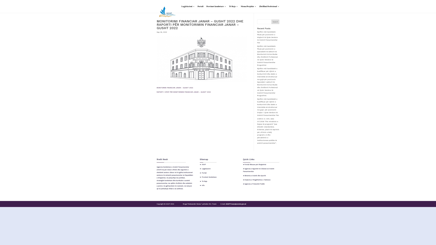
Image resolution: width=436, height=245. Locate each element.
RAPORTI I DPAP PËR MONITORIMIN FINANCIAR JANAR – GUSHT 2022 (184, 92)
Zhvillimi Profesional (268, 6)
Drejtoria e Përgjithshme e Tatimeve (257, 180)
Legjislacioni (186, 6)
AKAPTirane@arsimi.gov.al (235, 204)
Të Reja (232, 6)
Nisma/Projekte (247, 6)
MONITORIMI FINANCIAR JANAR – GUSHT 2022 (175, 88)
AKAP (203, 164)
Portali (200, 6)
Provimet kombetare (215, 6)
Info (203, 185)
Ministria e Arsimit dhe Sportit (255, 175)
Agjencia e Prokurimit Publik (254, 184)
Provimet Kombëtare (209, 177)
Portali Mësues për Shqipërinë (255, 164)
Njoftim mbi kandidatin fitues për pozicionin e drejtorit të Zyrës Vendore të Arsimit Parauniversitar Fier (267, 37)
